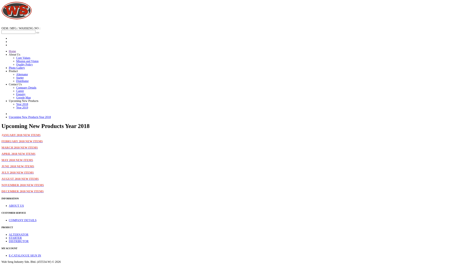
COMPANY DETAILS (23, 220)
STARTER (15, 237)
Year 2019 (22, 107)
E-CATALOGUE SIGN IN (25, 255)
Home (12, 51)
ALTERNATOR (18, 234)
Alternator (22, 74)
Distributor (22, 81)
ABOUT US (16, 205)
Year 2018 (22, 104)
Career (20, 91)
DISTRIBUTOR (19, 241)
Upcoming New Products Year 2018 (30, 117)
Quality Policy (24, 64)
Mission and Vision (27, 61)
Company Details (26, 87)
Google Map (23, 97)
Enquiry (21, 94)
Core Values (23, 57)
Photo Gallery (17, 67)
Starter (20, 77)
